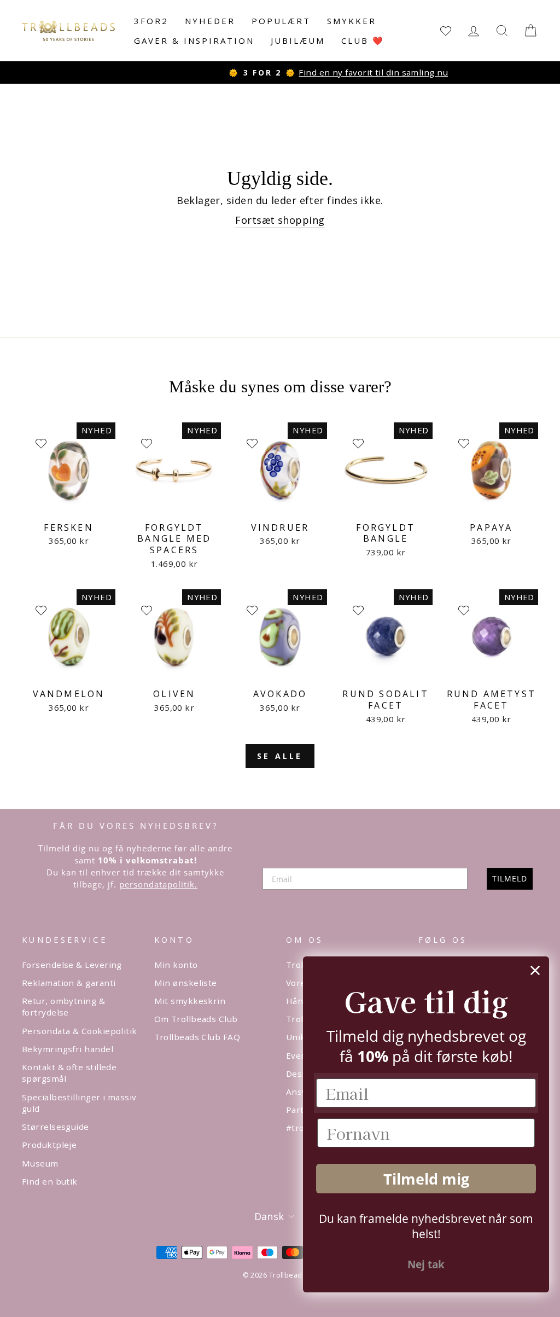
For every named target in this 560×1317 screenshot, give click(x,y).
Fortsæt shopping (279, 220)
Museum (40, 1163)
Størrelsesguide (55, 1126)
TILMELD (509, 878)
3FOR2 (151, 20)
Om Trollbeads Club (196, 1018)
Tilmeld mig (426, 1179)
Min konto (176, 964)
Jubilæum (298, 40)
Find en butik (50, 1181)
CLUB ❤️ (362, 40)
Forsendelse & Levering (72, 964)
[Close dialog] (535, 970)
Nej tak (426, 1264)
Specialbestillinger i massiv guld (79, 1103)
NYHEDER (210, 20)
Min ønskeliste (185, 982)
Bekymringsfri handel (67, 1048)
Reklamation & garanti (68, 982)
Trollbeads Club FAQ (197, 1036)
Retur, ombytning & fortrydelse (63, 1006)
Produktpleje (49, 1144)
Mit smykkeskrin (190, 1000)
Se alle (279, 756)
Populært (281, 20)
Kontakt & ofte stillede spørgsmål (69, 1072)
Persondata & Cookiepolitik (79, 1030)
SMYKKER (351, 20)
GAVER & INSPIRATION (194, 40)
